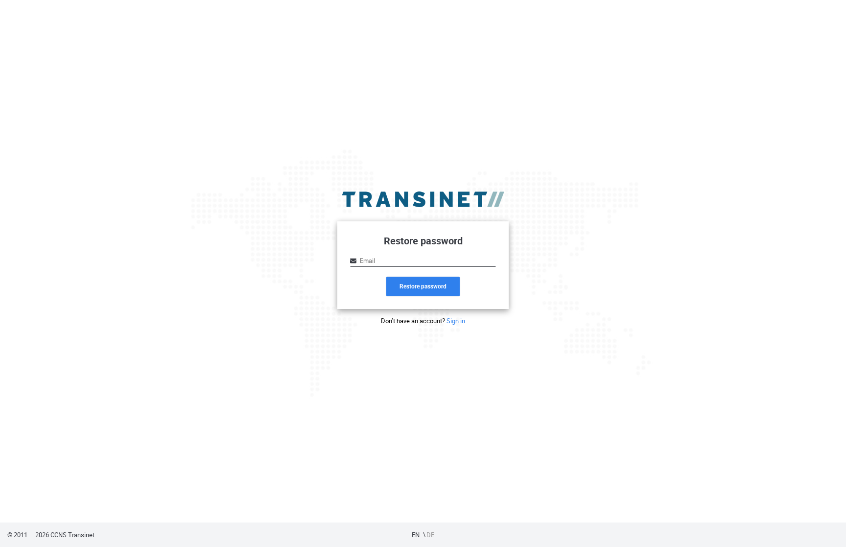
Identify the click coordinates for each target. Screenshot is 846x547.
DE (430, 534)
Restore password (423, 286)
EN (416, 534)
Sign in (455, 320)
